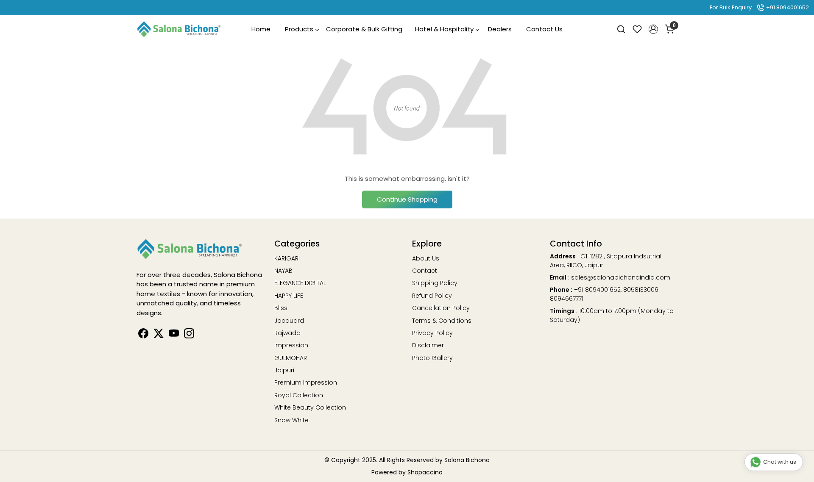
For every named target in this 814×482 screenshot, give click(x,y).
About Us (425, 258)
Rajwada (287, 333)
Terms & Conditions (441, 320)
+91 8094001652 (787, 7)
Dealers (500, 29)
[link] (621, 29)
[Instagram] (189, 335)
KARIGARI (287, 258)
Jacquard (289, 320)
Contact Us (544, 29)
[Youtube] (174, 335)
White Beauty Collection (310, 407)
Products (299, 29)
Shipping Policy (434, 283)
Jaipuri (284, 370)
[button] (653, 29)
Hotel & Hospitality (444, 29)
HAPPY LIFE (288, 295)
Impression (291, 345)
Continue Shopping (407, 199)
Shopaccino (425, 472)
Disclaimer (428, 345)
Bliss (280, 308)
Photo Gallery (432, 358)
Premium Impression (305, 382)
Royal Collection (298, 395)
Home (260, 29)
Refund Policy (432, 295)
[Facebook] (143, 335)
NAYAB (283, 270)
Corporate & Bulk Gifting (364, 29)
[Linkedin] (158, 335)
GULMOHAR (290, 358)
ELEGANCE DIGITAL (300, 283)
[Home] (179, 29)
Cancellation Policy (441, 308)
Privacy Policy (432, 333)
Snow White (291, 420)
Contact (424, 270)
